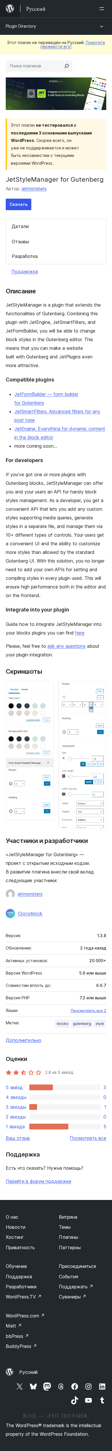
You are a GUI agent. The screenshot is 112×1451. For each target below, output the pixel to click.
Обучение (16, 1266)
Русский (28, 1372)
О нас (12, 1217)
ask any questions (66, 646)
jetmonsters (34, 188)
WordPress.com (25, 1316)
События (68, 1276)
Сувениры (72, 1297)
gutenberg (82, 1023)
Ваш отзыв (18, 1138)
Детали (20, 226)
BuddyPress (21, 1346)
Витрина (68, 1217)
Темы (65, 1227)
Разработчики (21, 1286)
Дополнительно (23, 1040)
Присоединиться (77, 1266)
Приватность (20, 1247)
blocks (62, 1023)
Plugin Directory (21, 26)
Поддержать (76, 1286)
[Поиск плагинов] (66, 66)
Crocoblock (30, 913)
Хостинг (15, 1237)
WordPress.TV (24, 1297)
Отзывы (20, 241)
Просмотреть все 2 (88, 1010)
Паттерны (70, 1247)
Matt (14, 1326)
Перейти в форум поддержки (38, 1181)
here (79, 633)
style (100, 1023)
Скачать (18, 204)
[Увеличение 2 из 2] (98, 689)
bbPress (17, 1336)
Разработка (25, 256)
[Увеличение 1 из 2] (46, 689)
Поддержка (24, 271)
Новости (15, 1227)
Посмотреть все (88, 1138)
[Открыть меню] (103, 8)
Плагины (68, 1237)
